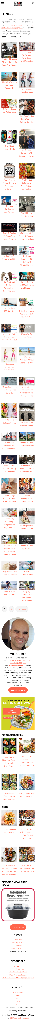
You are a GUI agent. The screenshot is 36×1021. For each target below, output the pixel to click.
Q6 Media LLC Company (19, 1018)
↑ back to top (18, 927)
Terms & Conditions (18, 948)
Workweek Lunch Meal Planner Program (18, 978)
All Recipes (18, 966)
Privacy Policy (18, 942)
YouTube (18, 1004)
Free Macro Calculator (18, 972)
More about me (17, 690)
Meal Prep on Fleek (18, 660)
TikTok (18, 1001)
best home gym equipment (15, 25)
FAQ (18, 995)
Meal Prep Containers (18, 975)
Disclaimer (18, 946)
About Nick (18, 940)
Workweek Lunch (16, 665)
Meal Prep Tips (18, 969)
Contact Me (18, 992)
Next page (22, 609)
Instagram (18, 998)
